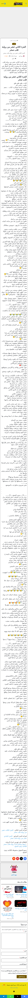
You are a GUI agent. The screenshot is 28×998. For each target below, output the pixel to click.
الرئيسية (15, 40)
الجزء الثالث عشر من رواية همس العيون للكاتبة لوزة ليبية (7, 915)
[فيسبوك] (25, 858)
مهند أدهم (21, 56)
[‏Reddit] (13, 858)
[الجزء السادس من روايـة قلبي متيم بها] (21, 889)
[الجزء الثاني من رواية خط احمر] (21, 903)
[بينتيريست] (17, 858)
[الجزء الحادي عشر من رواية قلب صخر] (7, 889)
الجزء (11, 40)
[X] (21, 858)
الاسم (25, 950)
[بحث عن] (26, 4)
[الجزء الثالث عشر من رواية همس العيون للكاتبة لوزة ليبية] (7, 906)
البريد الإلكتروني (23, 957)
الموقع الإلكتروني (23, 964)
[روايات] (18, 3)
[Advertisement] (14, 22)
